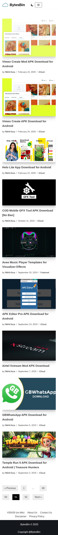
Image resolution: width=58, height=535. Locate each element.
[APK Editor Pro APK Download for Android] (29, 294)
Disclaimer (20, 516)
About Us (32, 512)
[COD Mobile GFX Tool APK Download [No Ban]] (29, 192)
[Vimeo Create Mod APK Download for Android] (29, 38)
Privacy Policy (36, 516)
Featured (44, 272)
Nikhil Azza (10, 72)
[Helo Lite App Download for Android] (29, 150)
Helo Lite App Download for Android (26, 167)
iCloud (42, 72)
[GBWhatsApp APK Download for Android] (29, 394)
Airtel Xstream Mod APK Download (25, 365)
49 (43, 488)
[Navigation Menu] (38, 4)
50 (5, 497)
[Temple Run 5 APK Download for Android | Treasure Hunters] (29, 445)
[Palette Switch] (32, 5)
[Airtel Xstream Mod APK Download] (29, 346)
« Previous (10, 488)
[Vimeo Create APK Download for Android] (29, 97)
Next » (38, 497)
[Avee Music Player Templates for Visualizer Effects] (29, 242)
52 (26, 497)
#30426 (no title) (15, 512)
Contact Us (46, 512)
